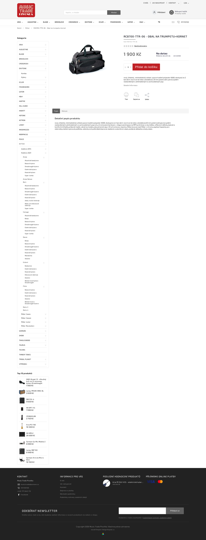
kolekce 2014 (26, 149)
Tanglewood (24, 340)
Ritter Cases (26, 314)
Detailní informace (130, 85)
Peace (21, 139)
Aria (21, 45)
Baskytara (28, 266)
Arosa (25, 157)
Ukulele (27, 259)
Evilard (25, 262)
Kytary (23, 77)
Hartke (22, 101)
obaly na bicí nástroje (32, 200)
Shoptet (98, 529)
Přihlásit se (175, 511)
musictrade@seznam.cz (30, 484)
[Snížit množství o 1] (125, 67)
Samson (22, 331)
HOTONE (22, 115)
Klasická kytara (30, 172)
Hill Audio (23, 106)
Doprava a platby (67, 490)
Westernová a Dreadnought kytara (32, 302)
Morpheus (23, 134)
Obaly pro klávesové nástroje (32, 204)
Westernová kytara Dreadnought (31, 281)
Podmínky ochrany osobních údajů (73, 497)
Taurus (22, 345)
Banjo (27, 218)
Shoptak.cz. (111, 529)
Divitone (22, 68)
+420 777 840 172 (24, 491)
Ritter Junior (26, 322)
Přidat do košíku (146, 67)
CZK (185, 3)
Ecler (21, 82)
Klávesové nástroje (31, 275)
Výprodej (23, 364)
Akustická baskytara (32, 160)
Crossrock (23, 64)
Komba (24, 73)
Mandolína (28, 256)
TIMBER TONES (25, 355)
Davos (25, 237)
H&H (21, 96)
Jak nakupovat (158, 3)
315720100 (25, 488)
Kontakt (172, 3)
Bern (24, 182)
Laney (21, 125)
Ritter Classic (26, 318)
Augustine (23, 49)
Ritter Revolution (27, 326)
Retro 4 (25, 310)
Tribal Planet (25, 359)
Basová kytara (30, 163)
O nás (146, 3)
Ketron (22, 120)
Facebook (24, 495)
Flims (25, 286)
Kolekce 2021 (26, 153)
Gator (21, 92)
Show (21, 335)
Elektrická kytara (30, 169)
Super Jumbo (29, 175)
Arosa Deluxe (27, 179)
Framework (24, 87)
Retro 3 (25, 307)
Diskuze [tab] (64, 111)
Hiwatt (22, 111)
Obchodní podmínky (67, 494)
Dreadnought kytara (32, 166)
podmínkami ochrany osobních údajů (157, 518)
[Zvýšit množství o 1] (131, 67)
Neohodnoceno (140, 46)
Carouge (26, 212)
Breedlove (23, 59)
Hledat (114, 12)
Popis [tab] (56, 111)
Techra (22, 350)
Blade (21, 54)
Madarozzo (24, 130)
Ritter (22, 144)
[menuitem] (21, 22)
